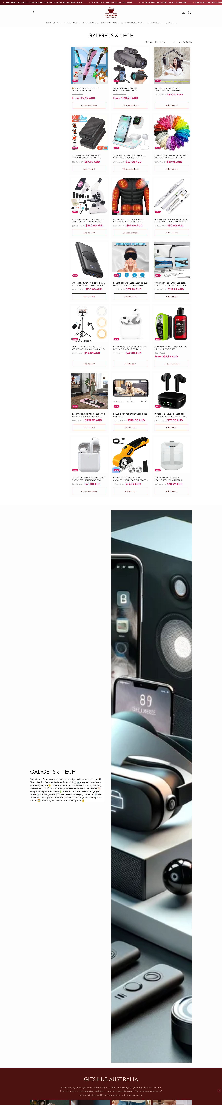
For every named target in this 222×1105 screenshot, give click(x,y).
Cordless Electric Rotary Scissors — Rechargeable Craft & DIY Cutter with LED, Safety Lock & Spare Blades (130, 479)
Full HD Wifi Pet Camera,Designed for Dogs (130, 415)
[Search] (33, 12)
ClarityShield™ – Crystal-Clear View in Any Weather (171, 348)
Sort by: (148, 42)
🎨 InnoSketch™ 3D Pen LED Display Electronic (85, 89)
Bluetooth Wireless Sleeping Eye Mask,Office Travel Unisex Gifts (130, 284)
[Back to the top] (219, 1090)
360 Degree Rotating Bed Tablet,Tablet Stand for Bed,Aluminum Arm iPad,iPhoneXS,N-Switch (167, 89)
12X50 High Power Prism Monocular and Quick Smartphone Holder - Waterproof (125, 89)
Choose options (89, 105)
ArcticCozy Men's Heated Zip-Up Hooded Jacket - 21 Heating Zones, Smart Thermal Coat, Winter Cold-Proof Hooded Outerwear (129, 220)
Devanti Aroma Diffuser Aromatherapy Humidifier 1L (169, 479)
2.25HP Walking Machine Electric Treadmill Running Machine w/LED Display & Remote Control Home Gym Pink (88, 415)
